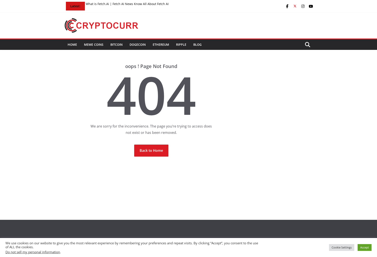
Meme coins (93, 44)
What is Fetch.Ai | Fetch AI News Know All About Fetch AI (127, 4)
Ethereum (161, 44)
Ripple (181, 44)
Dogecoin (138, 44)
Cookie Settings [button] (342, 247)
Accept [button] (364, 247)
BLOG (197, 44)
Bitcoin (116, 44)
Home (72, 44)
